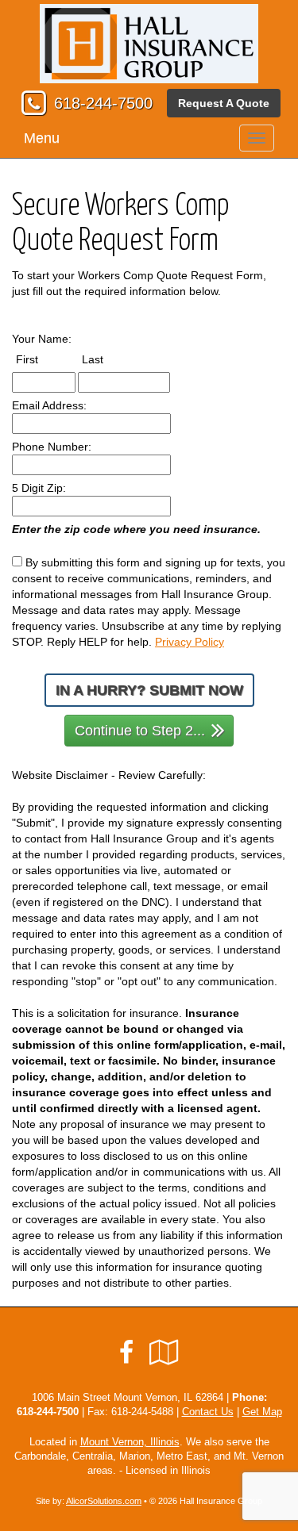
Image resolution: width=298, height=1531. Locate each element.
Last (107, 359)
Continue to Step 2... (140, 731)
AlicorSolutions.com (103, 1501)
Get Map (262, 1412)
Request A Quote (223, 103)
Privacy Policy (189, 641)
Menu (42, 138)
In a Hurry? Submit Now (149, 690)
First (42, 359)
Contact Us (208, 1412)
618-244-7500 (103, 103)
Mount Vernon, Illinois (130, 1442)
